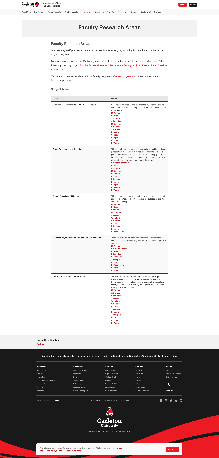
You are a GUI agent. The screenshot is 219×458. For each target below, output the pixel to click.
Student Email (110, 377)
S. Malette (115, 309)
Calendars (77, 384)
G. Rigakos (116, 137)
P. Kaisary (115, 126)
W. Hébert (115, 174)
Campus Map (140, 370)
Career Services (111, 370)
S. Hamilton (116, 215)
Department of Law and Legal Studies (51, 4)
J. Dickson (115, 118)
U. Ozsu (114, 135)
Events (138, 377)
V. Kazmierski (117, 129)
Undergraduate (42, 370)
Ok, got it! (172, 449)
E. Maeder (115, 179)
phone (50, 400)
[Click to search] (175, 5)
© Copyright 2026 (123, 431)
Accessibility (108, 431)
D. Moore (115, 132)
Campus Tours (41, 387)
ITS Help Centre (111, 391)
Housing (108, 380)
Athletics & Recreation (174, 374)
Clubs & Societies (142, 391)
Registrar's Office (112, 384)
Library (76, 377)
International (41, 377)
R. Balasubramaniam (120, 163)
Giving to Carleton (172, 370)
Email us (40, 344)
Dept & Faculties (111, 374)
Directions (139, 374)
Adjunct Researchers (144, 65)
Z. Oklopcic (116, 259)
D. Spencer (116, 187)
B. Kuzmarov (116, 257)
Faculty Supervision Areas (94, 65)
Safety (137, 384)
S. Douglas (116, 121)
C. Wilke (114, 140)
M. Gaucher (116, 124)
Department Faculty (121, 65)
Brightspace (77, 374)
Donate (193, 4)
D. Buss (114, 116)
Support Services (79, 380)
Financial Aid (41, 384)
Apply (182, 4)
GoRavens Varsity (172, 377)
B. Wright (115, 143)
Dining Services (141, 387)
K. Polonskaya (117, 231)
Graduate (39, 374)
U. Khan (114, 176)
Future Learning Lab (80, 391)
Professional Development (46, 380)
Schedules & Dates (80, 370)
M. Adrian (115, 113)
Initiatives (40, 391)
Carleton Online (79, 387)
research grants (124, 76)
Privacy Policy (94, 431)
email (57, 400)
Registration (110, 387)
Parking (138, 380)
